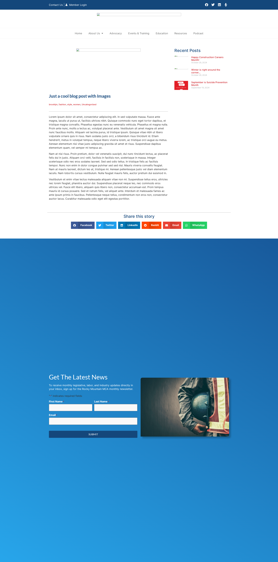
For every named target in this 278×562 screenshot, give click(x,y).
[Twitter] (213, 5)
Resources (180, 33)
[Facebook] (206, 5)
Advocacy (116, 33)
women (77, 104)
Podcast (198, 33)
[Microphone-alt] (226, 5)
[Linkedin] (219, 5)
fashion (62, 104)
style (69, 104)
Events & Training (138, 33)
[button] (83, 225)
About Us (94, 33)
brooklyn (53, 104)
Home (78, 33)
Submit (93, 434)
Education (162, 33)
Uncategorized (89, 104)
